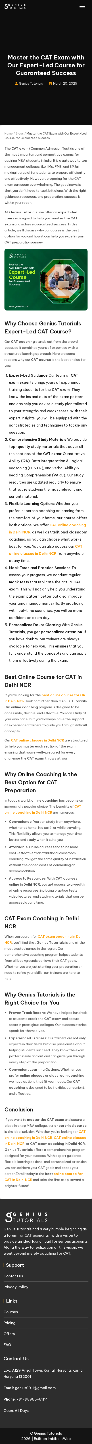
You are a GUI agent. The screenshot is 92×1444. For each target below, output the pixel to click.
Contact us (13, 1276)
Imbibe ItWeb (59, 1438)
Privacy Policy (16, 1287)
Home (8, 133)
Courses (11, 1312)
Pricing (9, 1323)
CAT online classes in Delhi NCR (37, 740)
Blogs (20, 133)
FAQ (7, 1344)
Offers (9, 1334)
